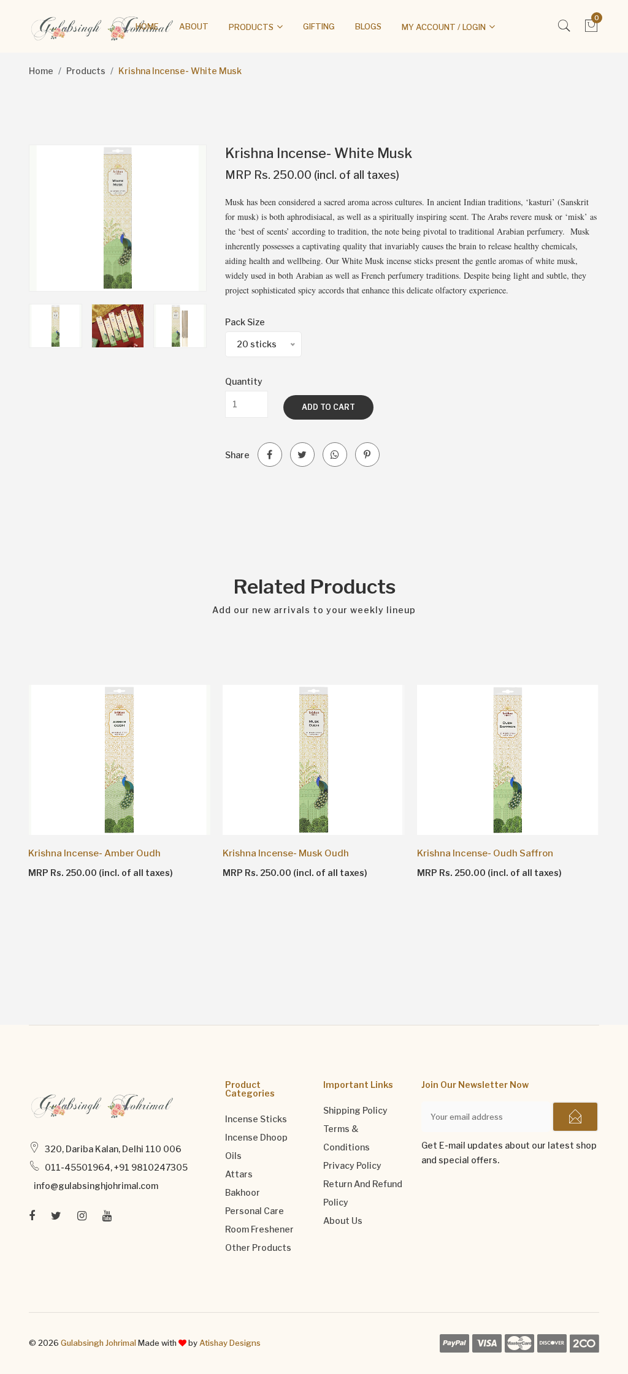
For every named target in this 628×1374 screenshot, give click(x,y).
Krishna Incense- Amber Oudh (94, 853)
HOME (147, 26)
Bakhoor (242, 1192)
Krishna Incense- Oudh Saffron (485, 853)
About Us (342, 1220)
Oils (233, 1155)
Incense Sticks (256, 1119)
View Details (64, 872)
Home (41, 71)
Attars (239, 1174)
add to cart (328, 407)
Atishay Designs (230, 1343)
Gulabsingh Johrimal (98, 1343)
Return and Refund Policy (362, 1193)
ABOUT (194, 26)
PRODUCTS (251, 27)
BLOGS (368, 26)
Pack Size (245, 322)
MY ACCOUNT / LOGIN (444, 27)
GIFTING (319, 26)
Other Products (258, 1247)
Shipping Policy (355, 1110)
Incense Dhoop (256, 1137)
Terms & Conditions (346, 1137)
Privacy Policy (352, 1165)
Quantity (243, 381)
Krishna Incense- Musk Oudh (286, 853)
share (237, 455)
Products (85, 71)
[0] (591, 29)
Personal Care (254, 1211)
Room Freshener (259, 1229)
